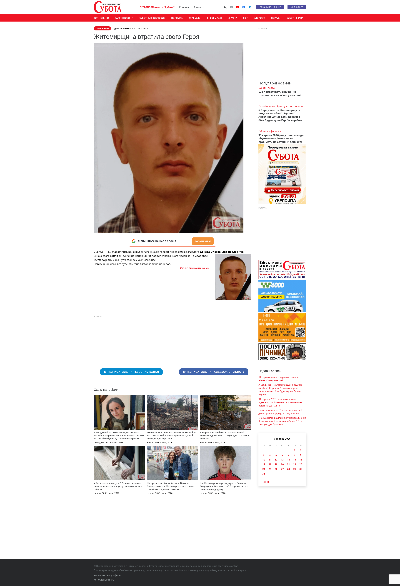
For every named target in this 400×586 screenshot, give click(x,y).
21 (288, 464)
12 (276, 459)
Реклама (184, 7)
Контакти (198, 7)
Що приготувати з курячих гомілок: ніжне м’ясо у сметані (279, 93)
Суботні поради (267, 87)
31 (263, 473)
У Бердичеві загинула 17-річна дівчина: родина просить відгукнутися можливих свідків (118, 486)
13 (282, 459)
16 (300, 459)
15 (294, 459)
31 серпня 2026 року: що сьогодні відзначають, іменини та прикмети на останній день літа (281, 138)
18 (270, 464)
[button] (225, 7)
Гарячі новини (266, 106)
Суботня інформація (269, 131)
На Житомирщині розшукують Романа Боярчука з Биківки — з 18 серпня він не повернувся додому (224, 486)
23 (300, 464)
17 (263, 464)
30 (300, 468)
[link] (194, 268)
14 (288, 459)
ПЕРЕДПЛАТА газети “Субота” (157, 7)
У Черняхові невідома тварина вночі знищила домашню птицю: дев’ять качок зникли (225, 435)
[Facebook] (244, 7)
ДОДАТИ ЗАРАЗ (203, 241)
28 (288, 468)
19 (276, 464)
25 (270, 468)
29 (294, 468)
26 (276, 468)
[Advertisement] (172, 341)
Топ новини (296, 106)
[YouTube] (237, 7)
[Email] (231, 7)
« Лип (265, 481)
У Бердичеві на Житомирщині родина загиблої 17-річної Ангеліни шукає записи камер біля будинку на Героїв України (119, 435)
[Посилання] (107, 7)
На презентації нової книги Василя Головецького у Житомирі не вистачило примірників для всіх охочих (170, 486)
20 (282, 464)
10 (263, 459)
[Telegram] (250, 7)
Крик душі (282, 106)
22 (294, 464)
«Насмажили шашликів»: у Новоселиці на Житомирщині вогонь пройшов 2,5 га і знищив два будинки (171, 435)
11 (270, 459)
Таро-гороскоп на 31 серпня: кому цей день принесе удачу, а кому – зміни (280, 411)
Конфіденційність (104, 579)
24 (263, 468)
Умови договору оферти (108, 575)
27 (282, 468)
